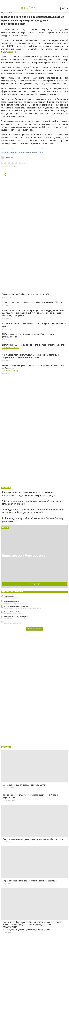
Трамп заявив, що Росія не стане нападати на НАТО (26, 294)
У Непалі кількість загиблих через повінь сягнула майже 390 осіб (32, 302)
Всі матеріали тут (34, 584)
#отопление (10, 152)
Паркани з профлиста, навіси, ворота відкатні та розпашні (30, 881)
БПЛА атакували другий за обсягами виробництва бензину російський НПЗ (29, 335)
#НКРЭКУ (41, 152)
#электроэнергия (26, 152)
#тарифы (3, 152)
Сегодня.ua (12, 52)
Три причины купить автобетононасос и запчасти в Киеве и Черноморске (30, 796)
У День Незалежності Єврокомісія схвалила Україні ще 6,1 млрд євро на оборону (32, 502)
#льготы (17, 152)
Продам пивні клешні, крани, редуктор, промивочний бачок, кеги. (33, 839)
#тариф (34, 152)
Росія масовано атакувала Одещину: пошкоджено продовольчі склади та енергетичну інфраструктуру (29, 494)
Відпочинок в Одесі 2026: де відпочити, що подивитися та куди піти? (33, 345)
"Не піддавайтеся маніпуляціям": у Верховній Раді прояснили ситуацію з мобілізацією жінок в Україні (30, 356)
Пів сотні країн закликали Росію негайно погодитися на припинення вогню (34, 324)
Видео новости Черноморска (23, 555)
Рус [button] (62, 8)
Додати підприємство (34, 628)
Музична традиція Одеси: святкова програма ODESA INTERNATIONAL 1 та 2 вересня (34, 366)
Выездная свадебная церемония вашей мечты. (24, 785)
